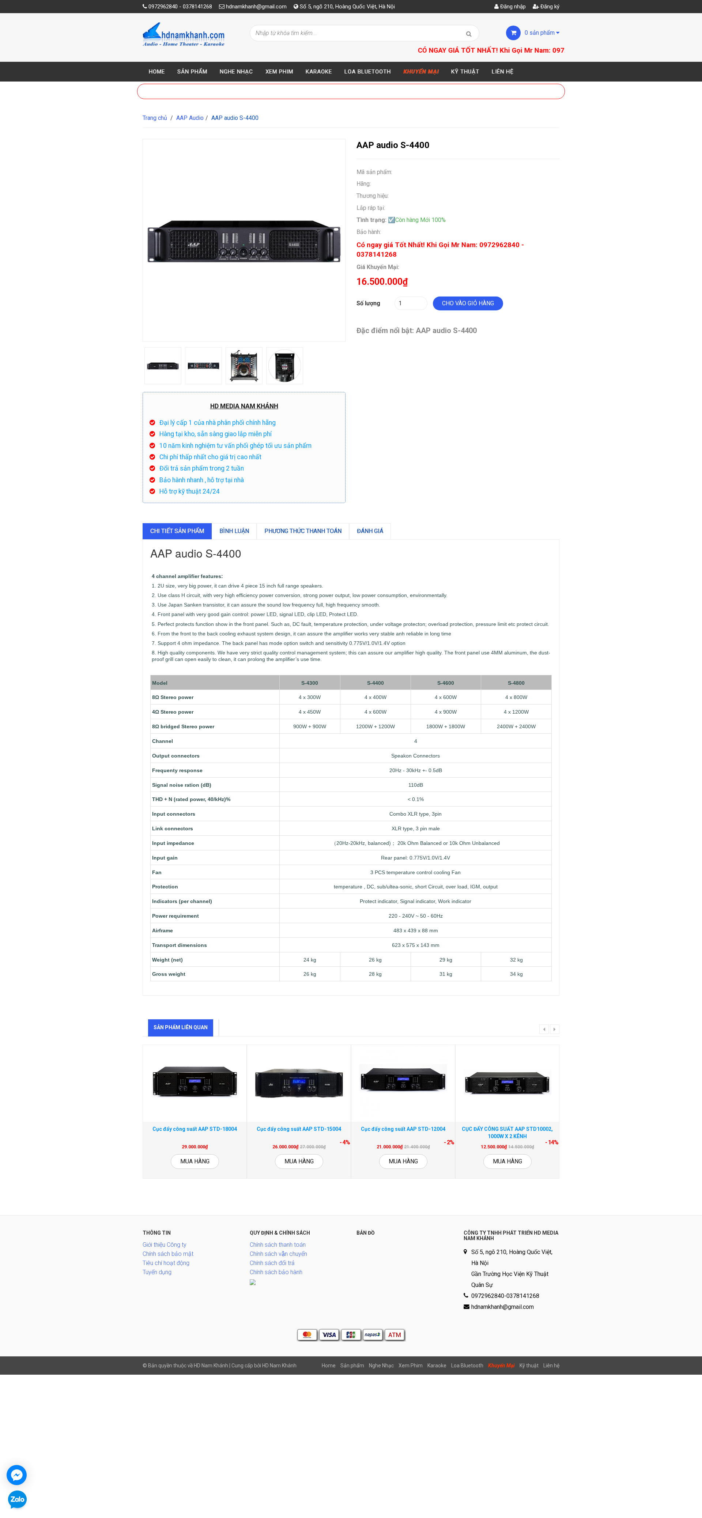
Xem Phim (279, 71)
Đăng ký (549, 6)
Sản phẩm (192, 71)
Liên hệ (503, 71)
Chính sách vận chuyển (278, 1253)
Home (157, 71)
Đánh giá (370, 531)
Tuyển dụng (157, 1272)
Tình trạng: (371, 219)
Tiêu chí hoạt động (166, 1263)
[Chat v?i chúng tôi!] (17, 1475)
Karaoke (319, 71)
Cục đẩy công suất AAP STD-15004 (299, 1129)
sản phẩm (540, 32)
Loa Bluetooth (367, 71)
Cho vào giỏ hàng (468, 303)
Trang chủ (155, 117)
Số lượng (368, 303)
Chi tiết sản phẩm (177, 531)
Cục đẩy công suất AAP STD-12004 (403, 1129)
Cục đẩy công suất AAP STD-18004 (194, 1129)
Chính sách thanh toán (278, 1244)
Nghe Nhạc (236, 71)
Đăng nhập (512, 6)
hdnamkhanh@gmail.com (256, 6)
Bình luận (234, 531)
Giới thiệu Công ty (164, 1244)
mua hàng (195, 1161)
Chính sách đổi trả (272, 1263)
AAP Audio (190, 117)
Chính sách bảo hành (276, 1272)
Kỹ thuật (465, 71)
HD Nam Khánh (279, 1365)
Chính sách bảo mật (168, 1253)
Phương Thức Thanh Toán (302, 531)
